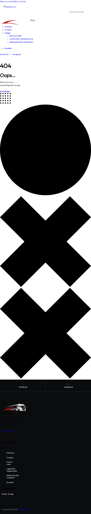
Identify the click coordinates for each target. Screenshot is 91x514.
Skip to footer (20, 1)
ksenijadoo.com (25, 509)
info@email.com (8, 430)
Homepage (5, 91)
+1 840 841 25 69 (9, 442)
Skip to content (7, 1)
